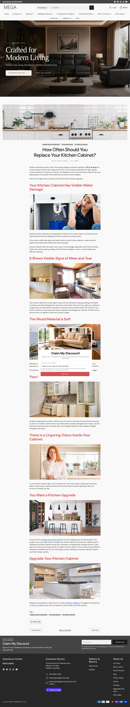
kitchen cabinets (73, 603)
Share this (36, 622)
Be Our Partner (118, 670)
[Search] (91, 7)
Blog (114, 674)
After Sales (117, 695)
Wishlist (92, 670)
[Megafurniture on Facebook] (115, 2)
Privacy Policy (118, 678)
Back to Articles (65, 630)
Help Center (93, 666)
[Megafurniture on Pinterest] (118, 2)
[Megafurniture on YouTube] (126, 2)
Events (115, 681)
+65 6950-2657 (55, 674)
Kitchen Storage (81, 144)
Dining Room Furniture (51, 144)
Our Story (116, 663)
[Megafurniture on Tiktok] (123, 2)
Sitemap (116, 685)
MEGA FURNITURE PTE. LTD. (17, 702)
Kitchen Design (67, 144)
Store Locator (118, 667)
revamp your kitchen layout (52, 540)
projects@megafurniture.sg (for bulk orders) (62, 682)
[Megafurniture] (10, 7)
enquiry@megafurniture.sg (59, 678)
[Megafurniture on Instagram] (121, 2)
